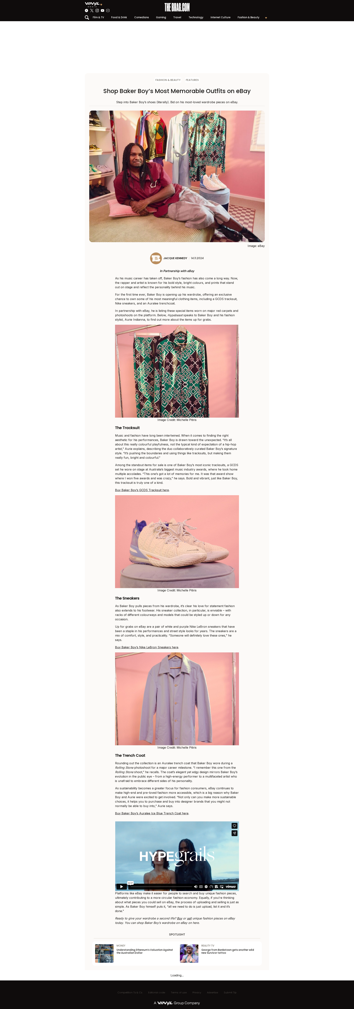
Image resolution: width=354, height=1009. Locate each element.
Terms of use (179, 992)
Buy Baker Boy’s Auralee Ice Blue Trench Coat (148, 813)
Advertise (212, 992)
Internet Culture (220, 17)
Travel (177, 17)
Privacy (196, 992)
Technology (196, 17)
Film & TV (98, 17)
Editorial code (156, 992)
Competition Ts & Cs (129, 992)
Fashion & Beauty (248, 17)
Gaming (161, 17)
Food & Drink (119, 17)
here (165, 490)
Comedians (141, 17)
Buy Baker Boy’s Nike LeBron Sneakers (143, 647)
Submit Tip (230, 992)
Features (192, 80)
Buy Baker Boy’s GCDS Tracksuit (138, 490)
